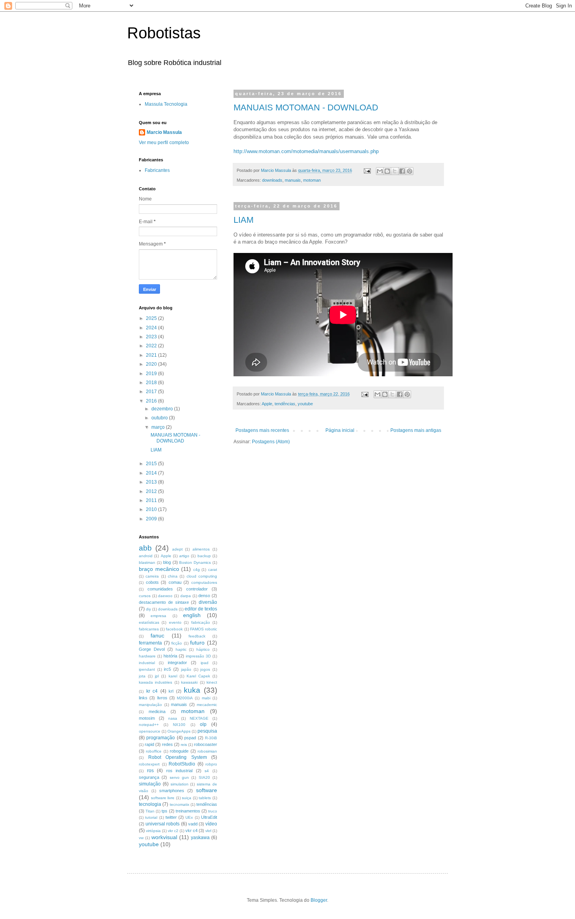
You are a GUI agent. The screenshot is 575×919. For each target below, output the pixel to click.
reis (184, 744)
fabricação (200, 622)
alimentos (201, 549)
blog (167, 562)
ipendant (147, 669)
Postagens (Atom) (271, 441)
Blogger (319, 900)
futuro (197, 642)
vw (141, 838)
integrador (177, 662)
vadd (193, 824)
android (146, 556)
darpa (185, 596)
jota (142, 676)
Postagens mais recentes (262, 430)
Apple (267, 403)
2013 (152, 482)
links (143, 697)
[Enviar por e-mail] (380, 171)
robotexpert (149, 764)
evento (175, 622)
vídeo (211, 824)
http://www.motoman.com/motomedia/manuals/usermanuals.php (306, 151)
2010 (152, 509)
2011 (152, 500)
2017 (152, 391)
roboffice (154, 751)
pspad (190, 737)
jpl (157, 676)
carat (212, 569)
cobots (152, 582)
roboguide (179, 751)
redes (167, 744)
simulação (150, 784)
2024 (152, 327)
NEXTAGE (199, 718)
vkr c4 (191, 830)
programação (160, 737)
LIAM (243, 220)
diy (148, 609)
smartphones (171, 790)
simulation (180, 784)
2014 (152, 473)
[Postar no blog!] (387, 171)
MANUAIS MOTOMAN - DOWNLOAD (306, 107)
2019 (152, 373)
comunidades (160, 589)
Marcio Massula (164, 132)
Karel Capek (198, 676)
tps (164, 811)
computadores (204, 582)
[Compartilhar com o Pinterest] (409, 171)
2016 (152, 401)
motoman (312, 180)
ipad (204, 663)
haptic (181, 649)
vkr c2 (173, 831)
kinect (212, 682)
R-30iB (211, 738)
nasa (172, 718)
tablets (205, 798)
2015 (152, 463)
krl (171, 691)
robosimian (207, 751)
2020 (152, 364)
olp (203, 724)
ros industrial (179, 770)
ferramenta (150, 643)
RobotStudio (182, 764)
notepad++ (149, 724)
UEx (189, 817)
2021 (152, 355)
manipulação (150, 704)
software (206, 790)
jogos (205, 669)
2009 (152, 519)
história (170, 656)
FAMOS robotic (203, 629)
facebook (174, 629)
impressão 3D (198, 656)
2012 (152, 491)
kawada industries (155, 682)
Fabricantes (157, 170)
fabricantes (149, 629)
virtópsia (153, 831)
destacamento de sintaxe (164, 602)
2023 (152, 336)
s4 (207, 771)
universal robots (163, 824)
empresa (158, 616)
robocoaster (205, 744)
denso (204, 595)
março (158, 427)
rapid (149, 744)
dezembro (162, 409)
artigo (184, 556)
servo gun (179, 777)
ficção (176, 643)
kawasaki (189, 682)
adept (177, 549)
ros (150, 770)
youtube (305, 403)
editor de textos (201, 609)
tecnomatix (179, 804)
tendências (285, 403)
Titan (150, 811)
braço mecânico (159, 569)
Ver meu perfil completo (164, 142)
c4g (196, 569)
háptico (203, 649)
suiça (186, 798)
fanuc (157, 635)
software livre (163, 798)
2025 (152, 318)
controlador (197, 589)
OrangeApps (178, 731)
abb (145, 548)
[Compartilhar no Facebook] (402, 171)
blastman (147, 562)
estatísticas (149, 622)
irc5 (167, 669)
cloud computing (202, 576)
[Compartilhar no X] (395, 171)
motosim (147, 718)
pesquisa (207, 731)
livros (162, 697)
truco (212, 811)
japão (186, 669)
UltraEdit (209, 817)
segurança (149, 777)
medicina (157, 711)
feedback (197, 636)
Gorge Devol (152, 649)
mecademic (207, 704)
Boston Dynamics (195, 562)
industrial (147, 663)
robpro (211, 764)
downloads (272, 180)
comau (175, 582)
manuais (293, 180)
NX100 (179, 724)
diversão (208, 602)
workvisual (164, 837)
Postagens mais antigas (415, 430)
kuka (192, 690)
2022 (152, 345)
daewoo (165, 596)
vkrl (208, 831)
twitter (171, 817)
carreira (152, 576)
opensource (149, 731)
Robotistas (164, 33)
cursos (145, 596)
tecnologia (150, 804)
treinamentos (188, 811)
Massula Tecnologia (166, 104)
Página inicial (339, 430)
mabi (206, 698)
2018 (152, 382)
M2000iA (185, 698)
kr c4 (152, 691)
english (192, 615)
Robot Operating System (177, 757)
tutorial (151, 817)
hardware (147, 656)
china (173, 576)
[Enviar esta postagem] (367, 170)
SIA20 (204, 777)
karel (173, 676)
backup (204, 556)
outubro (160, 418)
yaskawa (200, 837)
